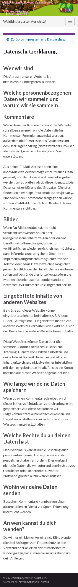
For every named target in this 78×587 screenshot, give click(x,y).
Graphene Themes (38, 581)
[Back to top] (68, 577)
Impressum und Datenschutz (45, 39)
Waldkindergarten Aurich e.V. (24, 21)
